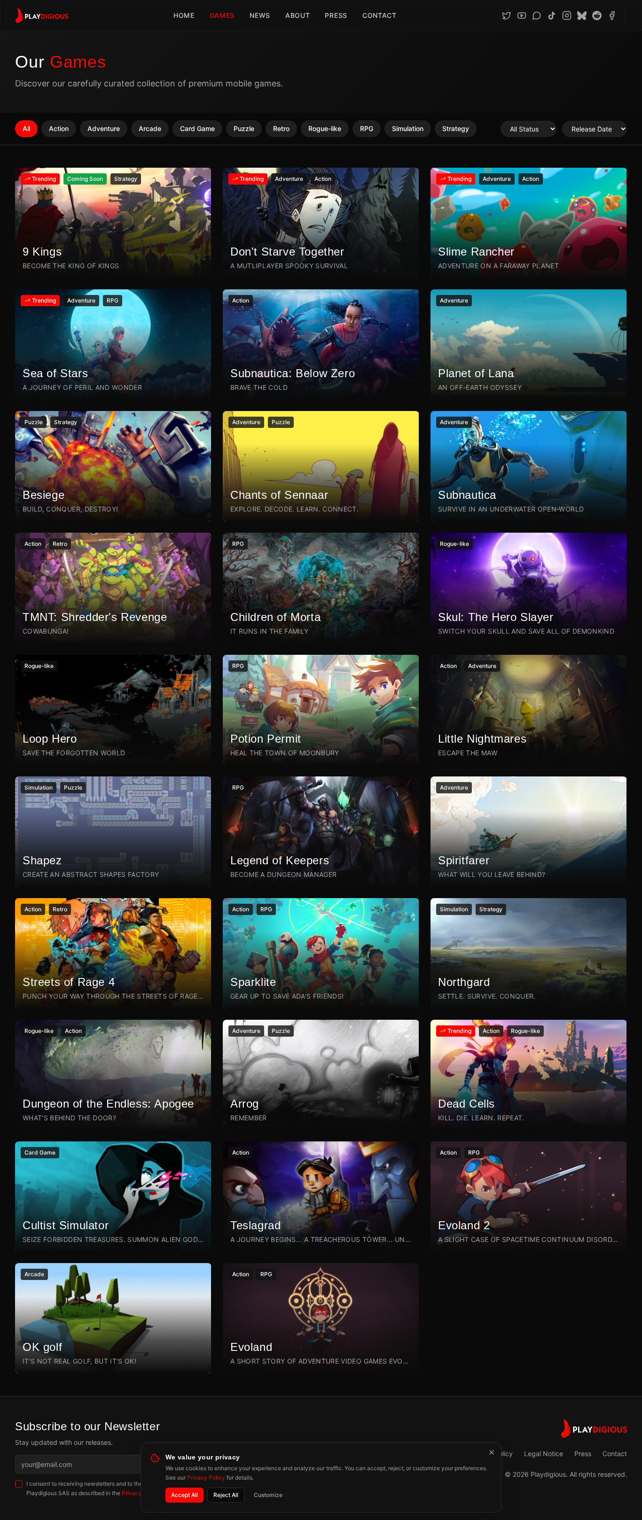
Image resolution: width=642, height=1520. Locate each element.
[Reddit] (597, 15)
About (297, 15)
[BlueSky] (582, 15)
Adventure (103, 128)
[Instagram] (567, 15)
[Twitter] (506, 15)
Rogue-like (324, 128)
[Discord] (536, 15)
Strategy (455, 128)
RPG (366, 128)
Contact (379, 15)
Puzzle (244, 128)
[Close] (491, 1452)
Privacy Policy (206, 1477)
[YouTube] (521, 15)
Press (336, 15)
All (26, 128)
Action (59, 128)
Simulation (407, 128)
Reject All (225, 1494)
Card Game (197, 128)
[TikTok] (551, 15)
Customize (268, 1494)
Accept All (184, 1494)
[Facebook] (612, 15)
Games (222, 15)
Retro (281, 128)
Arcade (150, 128)
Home (184, 15)
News (260, 15)
